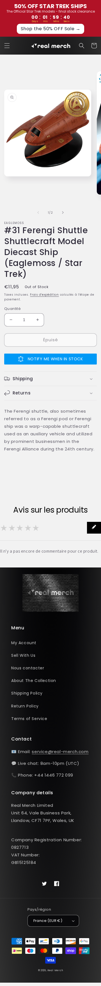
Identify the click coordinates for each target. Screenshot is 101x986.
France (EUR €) (48, 920)
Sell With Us (23, 655)
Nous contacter (27, 668)
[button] (7, 45)
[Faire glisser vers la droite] (63, 212)
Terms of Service (29, 718)
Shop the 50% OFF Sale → (51, 28)
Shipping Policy (27, 693)
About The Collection (33, 680)
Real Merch (55, 970)
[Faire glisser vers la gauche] (38, 212)
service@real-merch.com (60, 751)
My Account (23, 643)
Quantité (12, 308)
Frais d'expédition (44, 295)
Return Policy (25, 706)
